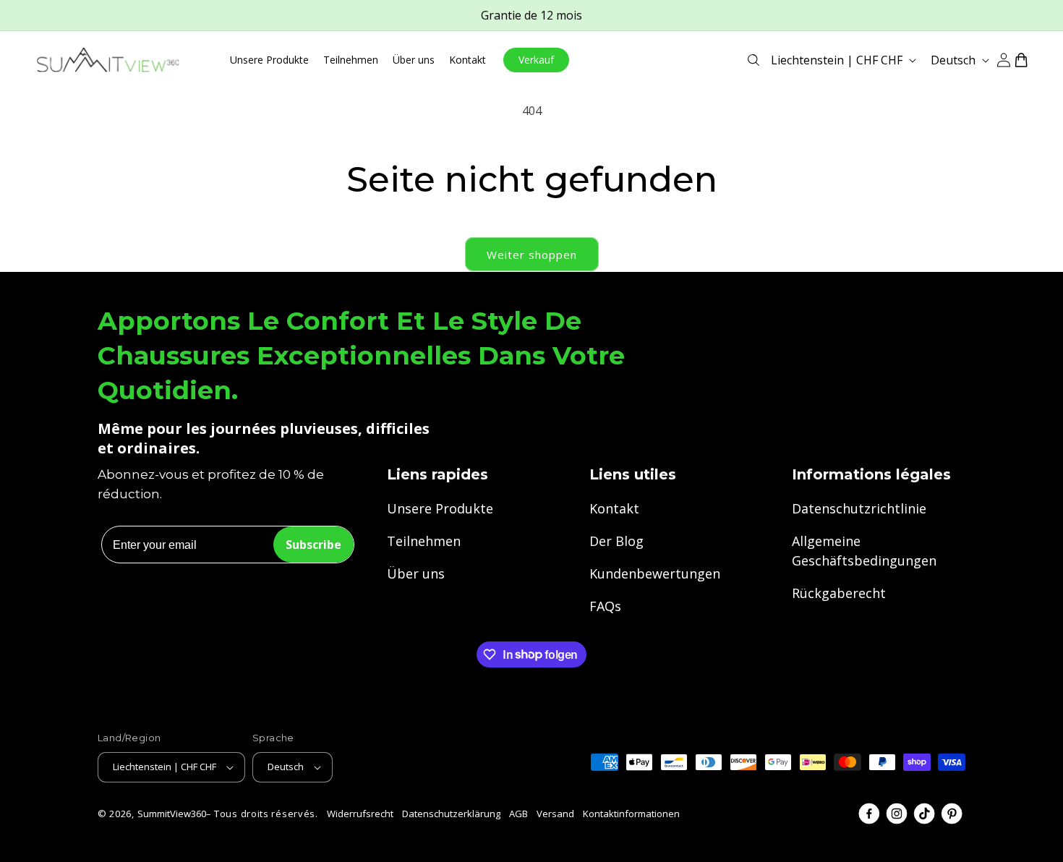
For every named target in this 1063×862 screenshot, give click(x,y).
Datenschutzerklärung (451, 813)
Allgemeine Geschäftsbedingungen (864, 550)
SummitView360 (171, 813)
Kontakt (614, 508)
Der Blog (616, 541)
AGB (518, 813)
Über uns (416, 573)
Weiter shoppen (532, 254)
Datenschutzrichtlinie (859, 508)
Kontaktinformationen (631, 813)
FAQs (605, 606)
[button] (753, 60)
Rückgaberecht (839, 593)
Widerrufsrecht (360, 813)
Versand (555, 813)
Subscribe (313, 544)
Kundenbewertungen (654, 573)
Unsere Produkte (440, 508)
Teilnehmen (424, 541)
